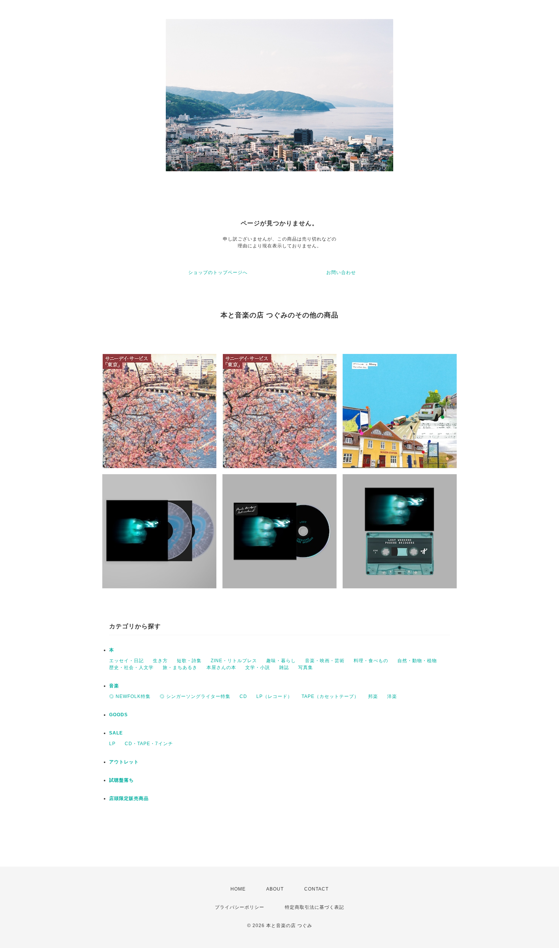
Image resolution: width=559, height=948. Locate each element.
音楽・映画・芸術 (325, 660)
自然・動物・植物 (417, 660)
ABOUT (275, 889)
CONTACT (316, 889)
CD (243, 696)
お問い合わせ (341, 272)
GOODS (118, 714)
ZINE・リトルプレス (234, 660)
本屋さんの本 (221, 667)
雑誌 (284, 667)
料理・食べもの (371, 660)
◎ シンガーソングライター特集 (195, 696)
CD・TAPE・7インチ (149, 743)
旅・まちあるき (180, 667)
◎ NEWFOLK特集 (130, 696)
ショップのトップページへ (218, 272)
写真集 (305, 667)
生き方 (160, 660)
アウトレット (124, 762)
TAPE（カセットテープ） (330, 696)
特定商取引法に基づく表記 (314, 907)
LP (112, 743)
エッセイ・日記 (126, 660)
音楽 (114, 685)
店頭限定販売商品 (129, 798)
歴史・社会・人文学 (131, 667)
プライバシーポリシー (239, 907)
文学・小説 (257, 667)
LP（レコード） (274, 696)
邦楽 (373, 696)
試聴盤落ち (121, 780)
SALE (116, 733)
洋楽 (392, 696)
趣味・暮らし (281, 660)
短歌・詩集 (189, 660)
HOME (238, 889)
